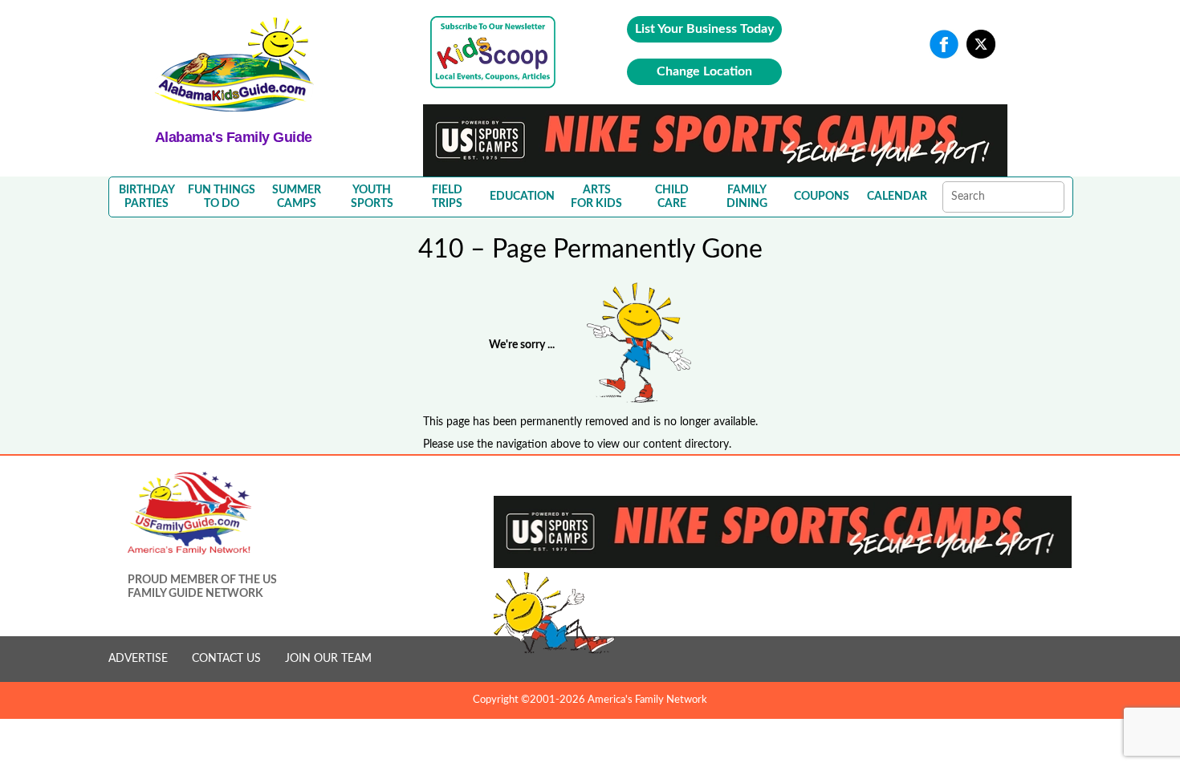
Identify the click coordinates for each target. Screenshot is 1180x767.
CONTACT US (226, 658)
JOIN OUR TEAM (328, 658)
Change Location (704, 71)
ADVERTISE (138, 658)
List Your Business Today (704, 28)
